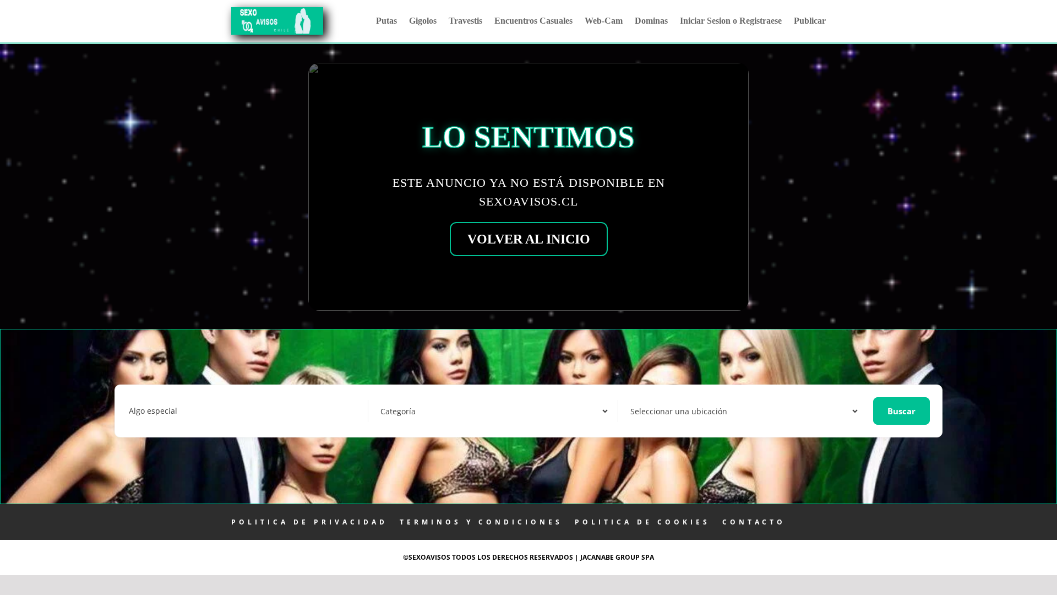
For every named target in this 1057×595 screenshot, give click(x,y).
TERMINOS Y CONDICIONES (481, 522)
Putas (386, 20)
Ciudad (641, 410)
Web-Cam (604, 20)
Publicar (810, 20)
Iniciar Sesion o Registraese (731, 20)
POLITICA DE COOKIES (642, 522)
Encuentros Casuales (533, 20)
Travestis (465, 20)
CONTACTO (754, 522)
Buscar (901, 410)
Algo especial (153, 410)
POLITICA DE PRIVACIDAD (309, 522)
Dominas (651, 20)
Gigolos (423, 20)
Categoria (395, 410)
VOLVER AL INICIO (528, 239)
